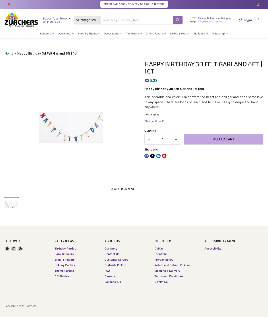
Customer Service (116, 259)
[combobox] (137, 20)
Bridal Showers (65, 259)
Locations (160, 254)
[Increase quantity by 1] (176, 139)
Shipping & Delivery (167, 270)
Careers (109, 276)
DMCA (158, 248)
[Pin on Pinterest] (164, 156)
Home (9, 53)
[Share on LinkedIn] (158, 156)
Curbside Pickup (115, 265)
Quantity (150, 130)
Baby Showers (64, 254)
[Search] (177, 20)
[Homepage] (21, 20)
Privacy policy (163, 259)
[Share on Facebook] (146, 156)
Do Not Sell (161, 282)
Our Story (110, 248)
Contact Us (111, 254)
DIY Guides (62, 276)
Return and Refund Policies (172, 265)
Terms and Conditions (168, 276)
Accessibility (213, 248)
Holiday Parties (65, 265)
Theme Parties (64, 270)
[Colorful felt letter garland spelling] (11, 205)
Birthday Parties (65, 248)
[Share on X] (152, 156)
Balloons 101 (112, 282)
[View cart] (260, 20)
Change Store (154, 121)
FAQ (107, 270)
